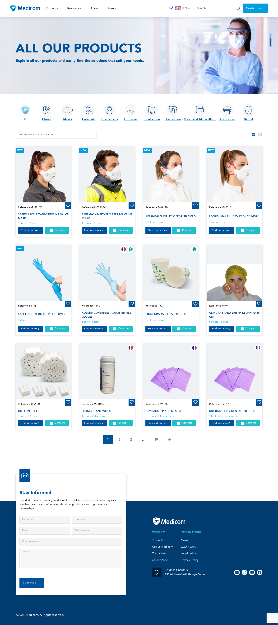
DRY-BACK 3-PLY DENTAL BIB (164, 411)
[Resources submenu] (83, 8)
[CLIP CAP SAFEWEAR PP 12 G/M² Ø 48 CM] (234, 273)
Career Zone (160, 560)
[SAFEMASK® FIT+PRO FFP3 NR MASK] (234, 174)
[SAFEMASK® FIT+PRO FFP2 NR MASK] (171, 174)
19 (156, 439)
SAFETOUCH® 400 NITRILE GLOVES (41, 314)
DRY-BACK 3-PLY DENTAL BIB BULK (232, 411)
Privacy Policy (190, 560)
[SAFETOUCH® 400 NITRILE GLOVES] (43, 273)
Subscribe (29, 583)
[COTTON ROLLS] (43, 371)
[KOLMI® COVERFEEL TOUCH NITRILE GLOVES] (107, 273)
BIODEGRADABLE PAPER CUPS (165, 314)
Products (157, 540)
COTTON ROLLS (28, 411)
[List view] (260, 134)
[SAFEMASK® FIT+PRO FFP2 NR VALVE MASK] (107, 174)
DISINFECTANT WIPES (96, 411)
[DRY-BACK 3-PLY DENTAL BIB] (171, 371)
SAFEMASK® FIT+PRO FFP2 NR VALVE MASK (107, 216)
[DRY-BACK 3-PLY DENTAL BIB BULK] (234, 371)
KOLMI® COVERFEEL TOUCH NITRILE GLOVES (106, 315)
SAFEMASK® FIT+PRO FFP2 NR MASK (170, 216)
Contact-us (159, 553)
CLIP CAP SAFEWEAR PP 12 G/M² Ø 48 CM (234, 315)
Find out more (29, 230)
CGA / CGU (188, 547)
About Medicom (162, 547)
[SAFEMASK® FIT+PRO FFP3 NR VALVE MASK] (43, 174)
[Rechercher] (238, 8)
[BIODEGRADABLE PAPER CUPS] (171, 273)
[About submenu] (101, 8)
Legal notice (189, 553)
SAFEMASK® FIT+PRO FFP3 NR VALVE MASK (43, 216)
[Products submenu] (60, 8)
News (184, 540)
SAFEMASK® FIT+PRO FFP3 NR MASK (234, 216)
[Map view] (253, 134)
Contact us (254, 8)
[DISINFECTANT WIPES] (107, 371)
